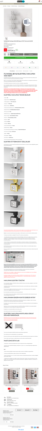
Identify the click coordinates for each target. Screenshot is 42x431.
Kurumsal (19, 410)
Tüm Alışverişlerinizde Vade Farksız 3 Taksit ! (21, 3)
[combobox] (4, 422)
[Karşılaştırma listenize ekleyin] (24, 67)
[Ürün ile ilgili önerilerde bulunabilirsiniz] (36, 67)
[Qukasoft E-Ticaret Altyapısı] (21, 429)
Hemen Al (31, 54)
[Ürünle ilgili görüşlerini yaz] (18, 67)
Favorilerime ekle (7, 59)
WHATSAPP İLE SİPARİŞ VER (21, 57)
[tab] (12, 71)
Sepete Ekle (17, 54)
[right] (38, 380)
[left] (4, 380)
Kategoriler (27, 410)
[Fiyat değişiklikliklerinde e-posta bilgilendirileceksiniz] (30, 67)
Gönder (12, 414)
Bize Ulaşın (35, 410)
